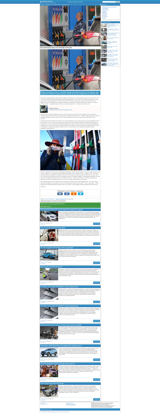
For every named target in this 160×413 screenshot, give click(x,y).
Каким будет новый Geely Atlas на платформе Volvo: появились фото (61, 345)
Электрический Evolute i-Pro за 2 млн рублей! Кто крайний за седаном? (62, 210)
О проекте (74, 2)
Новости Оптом (47, 1)
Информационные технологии (109, 7)
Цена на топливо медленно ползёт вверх (53, 228)
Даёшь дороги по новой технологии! (51, 267)
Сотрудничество (69, 403)
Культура (104, 15)
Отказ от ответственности (64, 411)
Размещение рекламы (70, 404)
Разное (103, 18)
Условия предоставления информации (49, 411)
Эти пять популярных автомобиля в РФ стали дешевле (57, 247)
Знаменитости (105, 9)
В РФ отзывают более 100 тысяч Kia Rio (52, 383)
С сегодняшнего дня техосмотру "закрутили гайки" (60, 109)
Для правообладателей (71, 405)
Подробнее (96, 223)
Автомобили (43, 224)
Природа (104, 12)
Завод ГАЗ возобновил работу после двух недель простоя (58, 363)
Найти (118, 1)
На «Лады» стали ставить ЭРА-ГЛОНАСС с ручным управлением (59, 286)
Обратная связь (44, 404)
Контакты (80, 2)
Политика (104, 11)
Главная (70, 2)
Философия (105, 13)
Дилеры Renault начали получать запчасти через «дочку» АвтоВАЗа (61, 325)
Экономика (104, 16)
